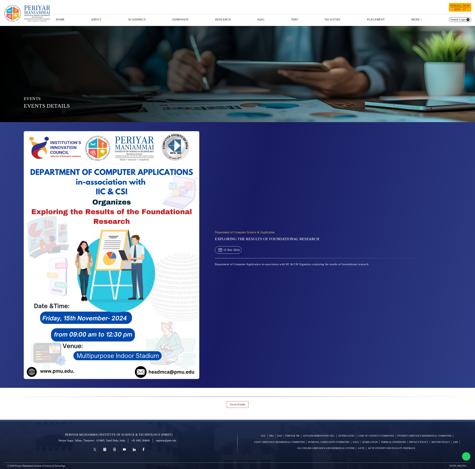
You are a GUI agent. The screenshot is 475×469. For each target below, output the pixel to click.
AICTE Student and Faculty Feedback (391, 448)
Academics (137, 19)
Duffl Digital (458, 466)
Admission (180, 19)
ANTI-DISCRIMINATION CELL (319, 436)
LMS (455, 442)
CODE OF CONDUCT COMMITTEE (376, 436)
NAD (279, 436)
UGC (263, 436)
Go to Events (237, 404)
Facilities (333, 19)
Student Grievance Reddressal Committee (424, 436)
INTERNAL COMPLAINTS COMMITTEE (329, 442)
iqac (261, 19)
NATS (356, 442)
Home (60, 19)
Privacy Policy (418, 442)
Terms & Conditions (393, 442)
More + (416, 19)
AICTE (361, 448)
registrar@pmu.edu (166, 440)
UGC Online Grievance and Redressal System (326, 448)
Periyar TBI (292, 436)
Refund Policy (441, 442)
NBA (271, 436)
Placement (376, 19)
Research (223, 19)
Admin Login (370, 442)
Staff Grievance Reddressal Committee (279, 442)
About (96, 19)
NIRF (294, 19)
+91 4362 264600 (140, 440)
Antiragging (346, 436)
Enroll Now (460, 7)
